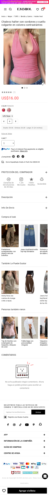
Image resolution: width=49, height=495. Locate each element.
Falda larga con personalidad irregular (27, 343)
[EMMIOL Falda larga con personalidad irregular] (29, 327)
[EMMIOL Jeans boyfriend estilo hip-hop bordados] (29, 235)
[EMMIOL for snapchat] (40, 424)
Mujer (10, 16)
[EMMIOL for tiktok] (20, 424)
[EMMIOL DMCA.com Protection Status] (30, 474)
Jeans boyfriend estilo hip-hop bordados (29, 250)
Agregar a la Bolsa (27, 490)
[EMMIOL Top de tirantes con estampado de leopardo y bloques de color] (9, 327)
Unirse (38, 412)
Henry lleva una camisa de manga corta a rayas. (8, 298)
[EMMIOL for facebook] (8, 424)
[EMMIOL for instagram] (14, 424)
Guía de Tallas (6, 134)
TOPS (16, 16)
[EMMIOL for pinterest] (34, 424)
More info (24, 151)
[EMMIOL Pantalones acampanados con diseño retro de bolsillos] (10, 235)
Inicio (3, 16)
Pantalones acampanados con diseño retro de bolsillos (8, 252)
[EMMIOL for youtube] (27, 424)
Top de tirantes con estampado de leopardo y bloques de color (8, 344)
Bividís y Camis (26, 16)
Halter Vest (38, 16)
